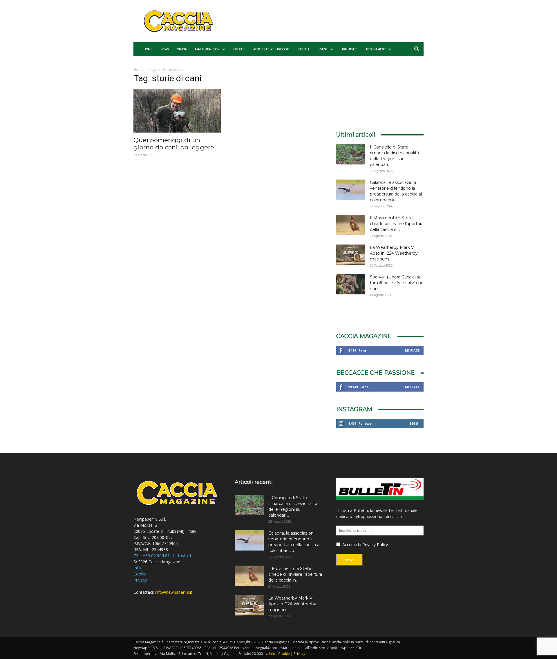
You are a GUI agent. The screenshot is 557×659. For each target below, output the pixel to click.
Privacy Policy (375, 544)
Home (148, 49)
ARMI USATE (349, 49)
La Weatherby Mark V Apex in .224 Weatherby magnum (394, 253)
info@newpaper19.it (173, 592)
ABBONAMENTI (376, 49)
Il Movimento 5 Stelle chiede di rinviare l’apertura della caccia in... (397, 223)
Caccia (182, 49)
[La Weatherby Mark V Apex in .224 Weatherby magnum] (350, 255)
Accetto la (351, 544)
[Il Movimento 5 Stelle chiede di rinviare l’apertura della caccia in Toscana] (350, 225)
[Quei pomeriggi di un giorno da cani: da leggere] (177, 111)
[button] (417, 49)
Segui (414, 423)
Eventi (323, 49)
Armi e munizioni (207, 49)
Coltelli (304, 49)
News (164, 49)
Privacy (140, 580)
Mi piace (412, 350)
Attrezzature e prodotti (271, 49)
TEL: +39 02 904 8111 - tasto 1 (162, 555)
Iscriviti (349, 560)
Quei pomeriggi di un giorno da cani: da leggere (173, 143)
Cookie (140, 574)
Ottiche (239, 49)
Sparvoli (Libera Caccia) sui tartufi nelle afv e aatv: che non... (397, 282)
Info (137, 568)
